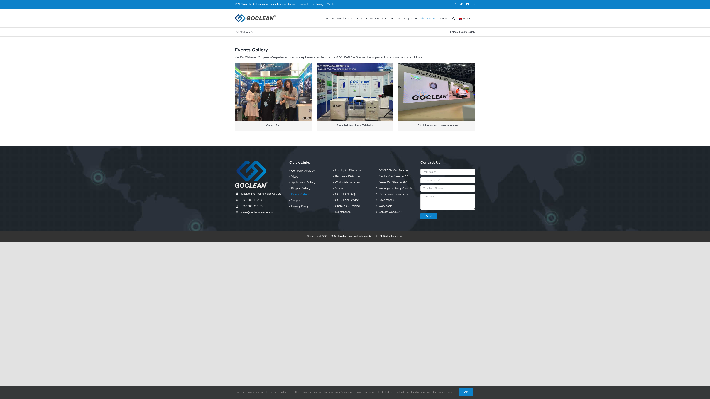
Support (296, 200)
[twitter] (461, 4)
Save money (386, 200)
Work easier (386, 205)
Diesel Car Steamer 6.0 (393, 182)
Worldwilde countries (347, 182)
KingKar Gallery (300, 188)
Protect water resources (393, 194)
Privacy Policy (300, 206)
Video (294, 176)
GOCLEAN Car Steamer (394, 170)
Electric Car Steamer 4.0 (393, 176)
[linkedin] (474, 4)
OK (466, 392)
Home (453, 31)
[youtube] (467, 4)
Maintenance (343, 211)
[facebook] (455, 4)
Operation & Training (347, 205)
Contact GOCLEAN (391, 211)
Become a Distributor (348, 176)
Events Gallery (300, 194)
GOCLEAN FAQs (345, 194)
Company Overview (303, 170)
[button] (453, 18)
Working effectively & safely (395, 188)
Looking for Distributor (348, 170)
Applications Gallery (303, 182)
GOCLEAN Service (347, 200)
